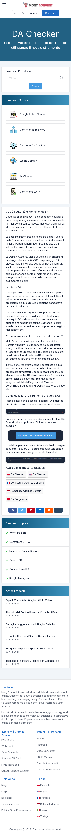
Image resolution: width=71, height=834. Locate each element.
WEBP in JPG (8, 746)
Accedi (34, 13)
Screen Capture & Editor (15, 770)
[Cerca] (15, 13)
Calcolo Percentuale (48, 769)
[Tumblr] (58, 510)
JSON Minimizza (46, 757)
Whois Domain (17, 532)
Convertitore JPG (19, 569)
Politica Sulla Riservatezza (16, 810)
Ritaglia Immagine (19, 578)
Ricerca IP (42, 744)
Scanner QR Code (11, 758)
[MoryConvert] (38, 5)
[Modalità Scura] (23, 13)
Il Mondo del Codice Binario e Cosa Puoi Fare (32, 612)
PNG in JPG (7, 739)
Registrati (50, 13)
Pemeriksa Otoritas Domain (26, 490)
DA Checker (17, 474)
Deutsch (45, 785)
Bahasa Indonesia (50, 803)
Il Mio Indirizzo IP (10, 764)
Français (45, 797)
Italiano (44, 810)
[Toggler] (4, 5)
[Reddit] (49, 510)
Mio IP (40, 738)
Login (4, 791)
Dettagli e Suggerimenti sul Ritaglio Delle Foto (31, 624)
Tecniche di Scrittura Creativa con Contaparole (32, 660)
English (44, 791)
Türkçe (44, 816)
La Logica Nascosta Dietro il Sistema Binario (30, 636)
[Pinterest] (31, 510)
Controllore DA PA (19, 541)
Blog (4, 785)
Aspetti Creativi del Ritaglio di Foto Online (29, 600)
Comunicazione (10, 803)
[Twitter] (22, 510)
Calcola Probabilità (47, 763)
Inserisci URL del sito (18, 71)
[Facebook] (12, 510)
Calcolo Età (15, 560)
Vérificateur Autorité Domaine (27, 482)
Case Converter (10, 752)
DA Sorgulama (19, 499)
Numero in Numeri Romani (24, 551)
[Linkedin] (40, 510)
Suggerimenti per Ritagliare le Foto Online (29, 648)
